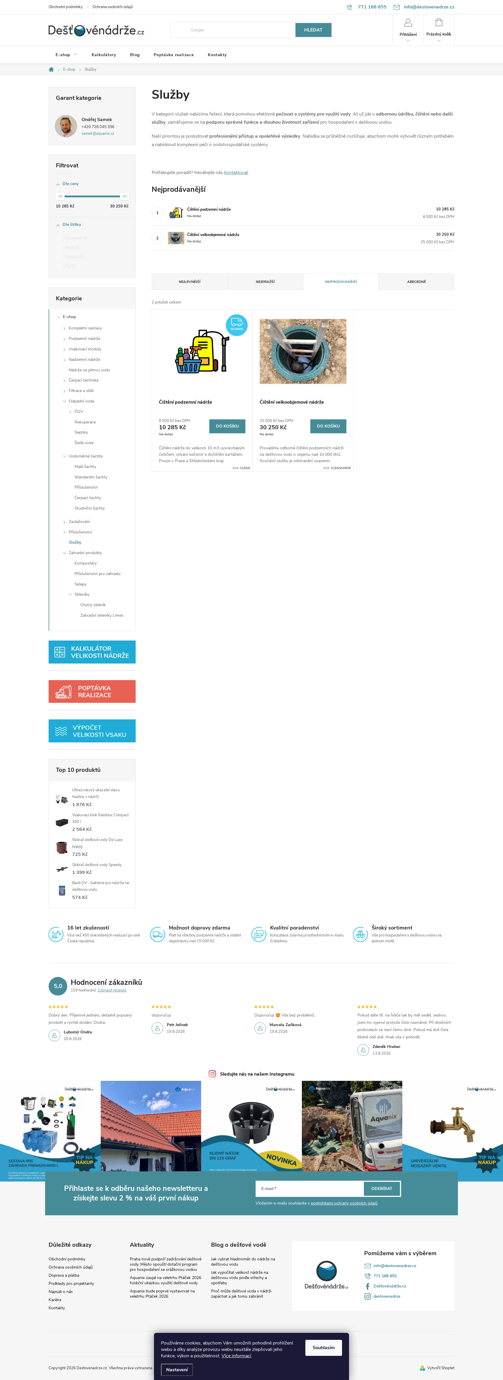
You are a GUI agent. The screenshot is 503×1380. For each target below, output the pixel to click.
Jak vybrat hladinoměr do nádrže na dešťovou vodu (243, 1261)
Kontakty (57, 1308)
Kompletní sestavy (85, 328)
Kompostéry (86, 563)
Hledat (313, 30)
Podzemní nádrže (84, 338)
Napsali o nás (61, 1291)
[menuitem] (67, 55)
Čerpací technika (83, 380)
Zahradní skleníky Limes (101, 615)
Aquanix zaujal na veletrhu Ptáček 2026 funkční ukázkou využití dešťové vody (165, 1280)
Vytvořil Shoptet (440, 1368)
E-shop (69, 317)
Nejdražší (265, 281)
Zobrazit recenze (112, 990)
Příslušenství (86, 487)
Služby (75, 542)
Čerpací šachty (88, 498)
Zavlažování (79, 521)
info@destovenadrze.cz (394, 1266)
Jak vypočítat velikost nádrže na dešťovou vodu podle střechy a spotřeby (239, 1278)
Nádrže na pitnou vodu (89, 370)
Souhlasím (324, 1347)
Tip (70, 266)
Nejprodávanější (341, 281)
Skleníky (82, 594)
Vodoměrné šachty (86, 456)
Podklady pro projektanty (71, 1283)
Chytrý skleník (93, 605)
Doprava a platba (64, 1275)
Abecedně (416, 281)
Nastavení (177, 1370)
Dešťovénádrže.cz (389, 1286)
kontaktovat (236, 172)
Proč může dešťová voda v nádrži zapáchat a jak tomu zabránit (241, 1293)
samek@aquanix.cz (98, 133)
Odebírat (381, 1188)
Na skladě (76, 238)
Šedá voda (84, 443)
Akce (71, 247)
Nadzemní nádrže (84, 359)
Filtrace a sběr (81, 390)
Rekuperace (85, 422)
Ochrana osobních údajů (113, 7)
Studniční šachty (90, 508)
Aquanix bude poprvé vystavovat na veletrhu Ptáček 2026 (162, 1293)
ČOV (79, 411)
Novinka (74, 257)
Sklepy (80, 584)
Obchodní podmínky (66, 7)
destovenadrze (386, 1296)
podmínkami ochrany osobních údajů (344, 1203)
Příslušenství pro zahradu (98, 574)
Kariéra (55, 1300)
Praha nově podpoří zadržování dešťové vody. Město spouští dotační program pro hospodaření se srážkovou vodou (165, 1264)
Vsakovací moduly (85, 349)
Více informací (236, 1356)
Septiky (81, 432)
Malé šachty (85, 466)
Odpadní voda (81, 401)
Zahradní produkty (85, 553)
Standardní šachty (91, 477)
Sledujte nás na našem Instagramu (257, 1074)
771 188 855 (385, 1276)
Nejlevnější (189, 281)
